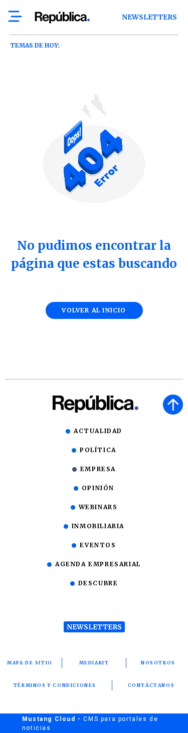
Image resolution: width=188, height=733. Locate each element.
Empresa (98, 469)
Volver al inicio (94, 310)
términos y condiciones (55, 685)
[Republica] (62, 18)
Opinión (98, 488)
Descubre (98, 583)
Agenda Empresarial (98, 564)
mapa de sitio (30, 662)
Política (98, 450)
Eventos (98, 545)
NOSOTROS (158, 662)
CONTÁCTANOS (151, 685)
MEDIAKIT (94, 662)
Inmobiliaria (98, 526)
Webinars (98, 507)
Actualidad (98, 431)
